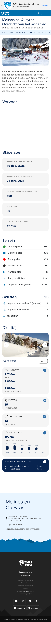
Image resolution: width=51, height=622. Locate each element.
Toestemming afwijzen (25, 594)
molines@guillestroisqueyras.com (23, 529)
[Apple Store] (33, 607)
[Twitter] (23, 601)
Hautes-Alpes (40, 467)
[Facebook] (36, 601)
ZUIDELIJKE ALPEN (11, 28)
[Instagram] (29, 601)
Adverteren (25, 575)
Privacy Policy (25, 583)
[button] (40, 13)
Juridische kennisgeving (25, 580)
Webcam (42, 33)
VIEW (43, 361)
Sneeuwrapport (18, 33)
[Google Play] (19, 607)
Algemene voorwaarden (25, 585)
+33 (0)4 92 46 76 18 (14, 525)
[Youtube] (16, 601)
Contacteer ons (25, 572)
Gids (4, 33)
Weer (32, 33)
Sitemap (25, 588)
